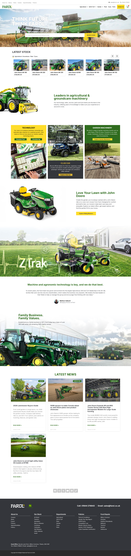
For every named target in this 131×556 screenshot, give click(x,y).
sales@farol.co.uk (112, 506)
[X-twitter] (63, 491)
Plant (105, 7)
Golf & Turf (92, 7)
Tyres (109, 7)
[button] (129, 28)
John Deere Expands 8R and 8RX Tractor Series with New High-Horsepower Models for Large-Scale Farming (101, 408)
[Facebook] (55, 491)
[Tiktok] (76, 491)
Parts (113, 7)
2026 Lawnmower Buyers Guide (25, 406)
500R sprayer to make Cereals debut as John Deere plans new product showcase (64, 407)
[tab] (13, 56)
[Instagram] (59, 491)
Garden (99, 7)
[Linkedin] (72, 491)
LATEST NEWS (65, 374)
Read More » (17, 425)
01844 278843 (88, 506)
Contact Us (121, 7)
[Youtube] (68, 491)
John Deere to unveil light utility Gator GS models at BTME (28, 462)
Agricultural (83, 7)
